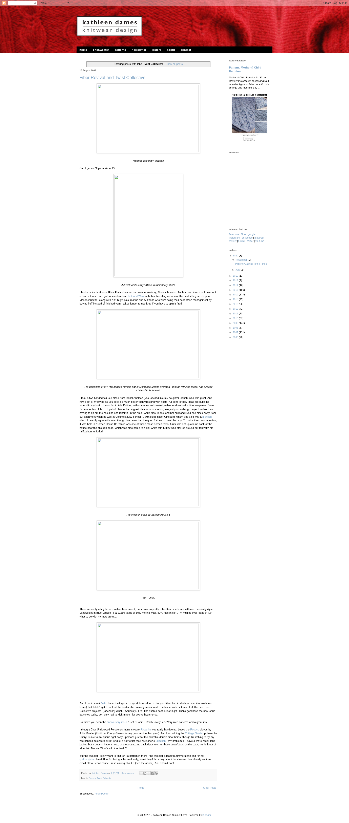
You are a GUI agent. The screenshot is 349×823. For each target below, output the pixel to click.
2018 (236, 280)
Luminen (161, 740)
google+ (252, 234)
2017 (236, 285)
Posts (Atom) (101, 793)
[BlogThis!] (145, 773)
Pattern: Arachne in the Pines (251, 263)
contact (186, 49)
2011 (236, 313)
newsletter (139, 49)
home (83, 49)
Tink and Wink (135, 296)
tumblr (241, 241)
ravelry (233, 241)
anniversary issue (117, 722)
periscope (247, 237)
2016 (236, 290)
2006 (236, 337)
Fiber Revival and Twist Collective (112, 77)
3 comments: (128, 773)
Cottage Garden (194, 733)
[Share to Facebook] (152, 773)
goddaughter (87, 759)
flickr (243, 234)
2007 (236, 332)
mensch (207, 416)
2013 (236, 304)
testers (156, 49)
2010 (236, 318)
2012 (236, 308)
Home (141, 787)
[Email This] (141, 773)
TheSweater (101, 49)
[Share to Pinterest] (156, 773)
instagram (234, 237)
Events (92, 778)
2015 (236, 294)
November (241, 259)
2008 (236, 327)
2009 (236, 323)
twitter (250, 241)
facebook (234, 234)
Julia (103, 703)
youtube (259, 241)
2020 (236, 255)
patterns (120, 49)
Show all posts (174, 63)
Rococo (194, 729)
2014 (236, 299)
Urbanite (146, 729)
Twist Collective (104, 778)
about (171, 49)
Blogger (206, 815)
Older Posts (209, 787)
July (238, 269)
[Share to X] (149, 773)
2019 (236, 275)
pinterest (259, 237)
